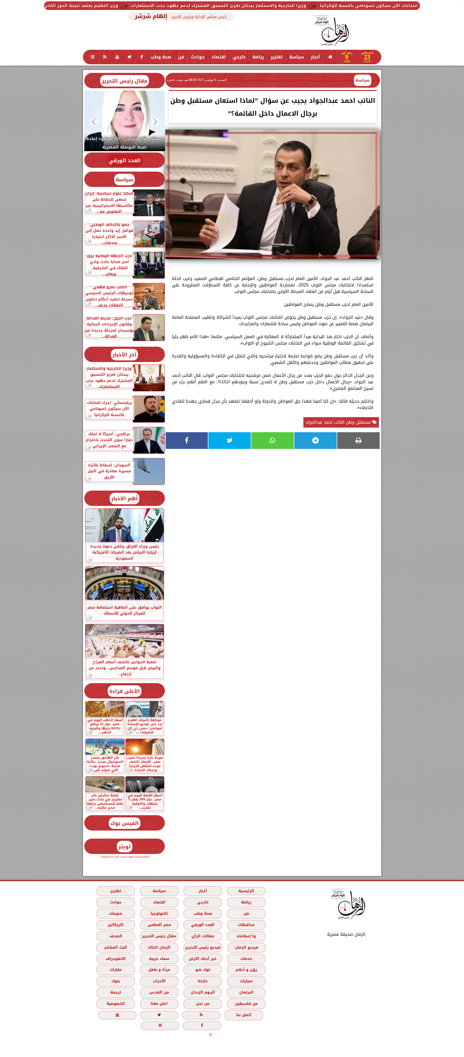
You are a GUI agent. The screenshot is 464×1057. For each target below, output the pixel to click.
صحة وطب (160, 57)
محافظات (246, 924)
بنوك (115, 981)
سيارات (246, 981)
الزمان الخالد (158, 947)
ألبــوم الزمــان (203, 992)
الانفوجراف (116, 958)
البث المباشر (115, 947)
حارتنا (203, 981)
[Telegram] (315, 440)
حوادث (198, 57)
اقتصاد (218, 57)
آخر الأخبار (124, 355)
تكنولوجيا (159, 913)
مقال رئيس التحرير (124, 81)
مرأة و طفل (159, 969)
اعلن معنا (159, 1003)
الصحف (115, 936)
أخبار (315, 57)
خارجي (239, 57)
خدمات (246, 958)
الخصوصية (115, 1003)
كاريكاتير (116, 924)
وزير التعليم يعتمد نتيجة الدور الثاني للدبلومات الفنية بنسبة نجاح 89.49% (118, 5)
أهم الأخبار (124, 498)
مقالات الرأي (202, 936)
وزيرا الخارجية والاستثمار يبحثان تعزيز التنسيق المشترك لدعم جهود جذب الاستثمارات (293, 5)
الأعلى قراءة (124, 691)
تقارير (276, 57)
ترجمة (115, 992)
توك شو (202, 969)
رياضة (258, 57)
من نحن (202, 1003)
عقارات (115, 969)
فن (181, 57)
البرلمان (246, 992)
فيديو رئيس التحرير (202, 947)
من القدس (159, 992)
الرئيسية (246, 891)
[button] (155, 121)
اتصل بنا (243, 1015)
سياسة (296, 57)
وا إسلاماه (246, 936)
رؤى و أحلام (246, 969)
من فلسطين (246, 1003)
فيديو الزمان (246, 947)
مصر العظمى (159, 924)
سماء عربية (159, 958)
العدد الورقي (124, 160)
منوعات (115, 913)
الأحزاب (159, 981)
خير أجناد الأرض (203, 958)
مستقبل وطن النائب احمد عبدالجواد (339, 422)
